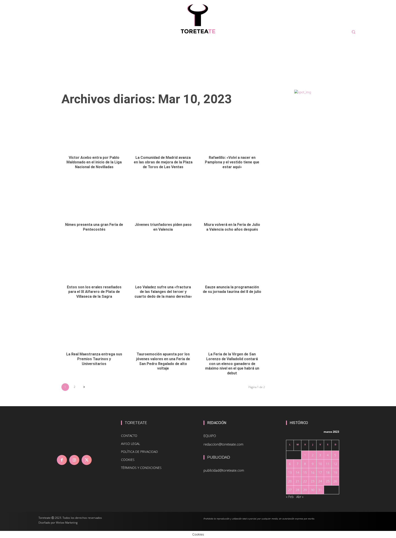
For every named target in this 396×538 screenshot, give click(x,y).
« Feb (290, 497)
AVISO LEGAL (130, 443)
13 (290, 472)
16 (312, 472)
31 (320, 490)
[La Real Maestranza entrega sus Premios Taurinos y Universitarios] (94, 329)
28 (297, 490)
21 (297, 481)
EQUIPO (210, 435)
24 (320, 481)
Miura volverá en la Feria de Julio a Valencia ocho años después (232, 227)
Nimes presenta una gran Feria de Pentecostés (94, 227)
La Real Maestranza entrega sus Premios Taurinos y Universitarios (94, 359)
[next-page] (84, 387)
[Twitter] (87, 460)
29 (305, 490)
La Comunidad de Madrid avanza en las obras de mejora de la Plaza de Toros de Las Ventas (163, 162)
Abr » (299, 497)
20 (290, 481)
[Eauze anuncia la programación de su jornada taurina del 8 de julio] (232, 262)
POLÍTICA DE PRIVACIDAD (139, 451)
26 (335, 481)
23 (312, 481)
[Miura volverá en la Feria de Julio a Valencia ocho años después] (232, 200)
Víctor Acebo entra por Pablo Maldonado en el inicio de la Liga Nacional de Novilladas (94, 162)
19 (335, 472)
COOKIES (128, 459)
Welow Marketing (66, 522)
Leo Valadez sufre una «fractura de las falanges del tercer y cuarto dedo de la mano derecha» (163, 292)
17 (320, 472)
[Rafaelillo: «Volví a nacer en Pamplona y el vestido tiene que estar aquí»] (232, 133)
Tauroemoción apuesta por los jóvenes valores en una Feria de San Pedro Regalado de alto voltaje (163, 361)
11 (328, 464)
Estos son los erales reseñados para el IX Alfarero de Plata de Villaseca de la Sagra (94, 292)
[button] (353, 32)
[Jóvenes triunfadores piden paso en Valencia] (163, 200)
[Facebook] (62, 460)
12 (335, 464)
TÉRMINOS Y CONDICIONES (141, 467)
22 (305, 481)
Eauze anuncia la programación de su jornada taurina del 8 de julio (232, 289)
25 (328, 481)
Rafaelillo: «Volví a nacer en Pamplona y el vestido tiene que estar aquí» (232, 162)
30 (312, 490)
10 (320, 464)
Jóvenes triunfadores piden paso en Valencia (163, 227)
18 (328, 472)
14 (297, 472)
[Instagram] (74, 460)
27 (290, 490)
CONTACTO (129, 435)
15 (305, 472)
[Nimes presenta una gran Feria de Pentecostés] (94, 200)
